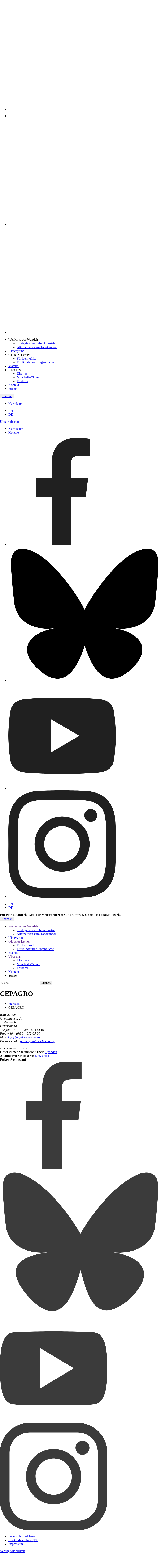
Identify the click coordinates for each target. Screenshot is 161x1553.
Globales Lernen (19, 941)
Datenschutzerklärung (22, 1536)
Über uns (23, 373)
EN (10, 410)
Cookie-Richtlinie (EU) (23, 1540)
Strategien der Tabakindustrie (36, 343)
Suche (12, 388)
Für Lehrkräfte (26, 358)
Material (13, 366)
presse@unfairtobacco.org (37, 1041)
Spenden (7, 396)
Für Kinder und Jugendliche (35, 362)
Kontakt (13, 385)
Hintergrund (16, 351)
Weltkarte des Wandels (23, 926)
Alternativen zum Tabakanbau (37, 347)
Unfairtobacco (9, 421)
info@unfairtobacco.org (24, 1037)
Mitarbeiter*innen (28, 377)
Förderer (22, 381)
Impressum (15, 1544)
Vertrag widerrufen (12, 1551)
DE (10, 414)
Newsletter (15, 403)
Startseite (14, 1004)
